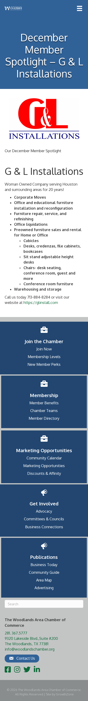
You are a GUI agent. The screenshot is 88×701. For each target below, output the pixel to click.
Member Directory (44, 418)
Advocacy (44, 511)
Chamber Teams (44, 410)
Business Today (44, 564)
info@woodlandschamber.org (29, 649)
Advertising (44, 587)
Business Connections (44, 527)
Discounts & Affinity (44, 473)
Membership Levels (44, 356)
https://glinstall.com (40, 302)
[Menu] (79, 8)
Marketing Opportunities (44, 465)
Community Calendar (44, 458)
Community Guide (44, 572)
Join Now (44, 349)
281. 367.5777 (16, 633)
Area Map (44, 580)
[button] (22, 658)
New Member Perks (44, 364)
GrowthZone (65, 694)
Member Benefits (44, 403)
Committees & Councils (44, 519)
